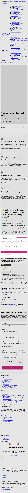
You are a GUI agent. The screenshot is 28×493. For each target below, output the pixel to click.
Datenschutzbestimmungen (22, 237)
